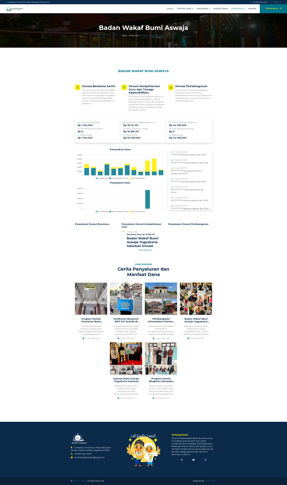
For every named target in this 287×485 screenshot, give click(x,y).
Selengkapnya (271, 8)
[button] (102, 178)
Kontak (252, 9)
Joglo (170, 9)
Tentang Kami (184, 9)
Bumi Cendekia (79, 481)
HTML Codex (210, 481)
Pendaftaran (220, 9)
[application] (120, 166)
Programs (202, 9)
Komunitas (237, 9)
